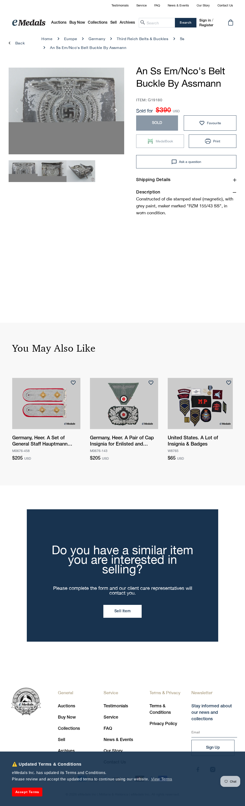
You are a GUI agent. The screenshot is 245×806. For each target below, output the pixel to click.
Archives (66, 751)
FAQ (157, 5)
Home (46, 39)
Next (115, 112)
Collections (69, 729)
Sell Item (122, 611)
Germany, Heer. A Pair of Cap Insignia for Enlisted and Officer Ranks (122, 441)
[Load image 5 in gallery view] (52, 171)
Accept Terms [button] (27, 792)
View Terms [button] (161, 779)
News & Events (178, 5)
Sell (61, 740)
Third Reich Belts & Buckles (142, 39)
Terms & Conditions (160, 709)
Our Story (203, 5)
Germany (97, 39)
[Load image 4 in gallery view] (23, 171)
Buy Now (67, 717)
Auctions (66, 706)
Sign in (205, 20)
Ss (182, 39)
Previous (16, 112)
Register (206, 25)
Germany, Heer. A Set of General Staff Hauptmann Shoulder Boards (39, 441)
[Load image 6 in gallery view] (81, 171)
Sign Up (213, 747)
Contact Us (225, 5)
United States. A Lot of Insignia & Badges (193, 441)
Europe (70, 39)
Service (141, 5)
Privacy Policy (163, 724)
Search (185, 22)
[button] (77, 23)
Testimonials (120, 5)
